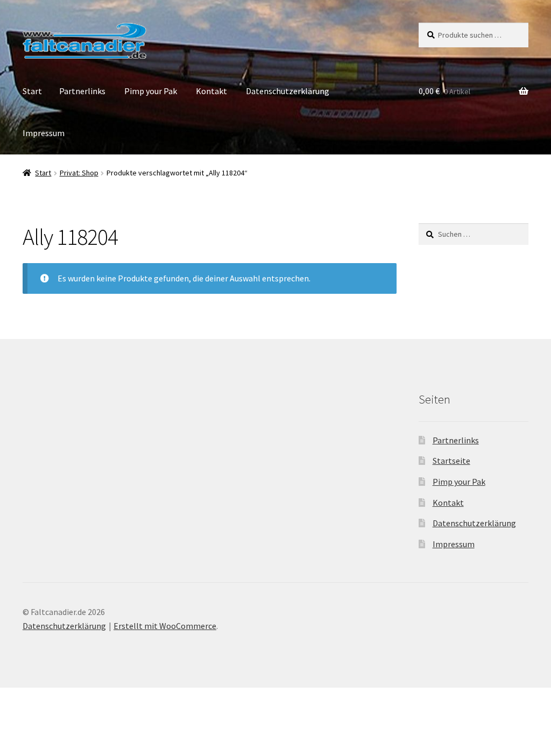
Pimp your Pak (150, 91)
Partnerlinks (82, 91)
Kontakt (211, 91)
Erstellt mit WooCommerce (165, 625)
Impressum (44, 133)
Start (32, 91)
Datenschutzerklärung (287, 91)
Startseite (451, 460)
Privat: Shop (79, 173)
